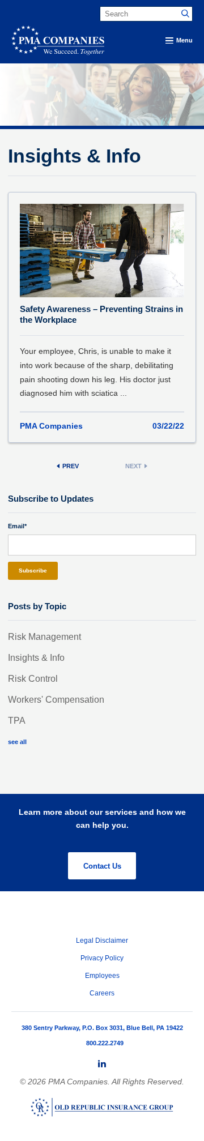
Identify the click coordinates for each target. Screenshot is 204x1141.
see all (17, 741)
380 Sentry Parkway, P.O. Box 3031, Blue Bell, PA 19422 (102, 1027)
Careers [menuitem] (102, 993)
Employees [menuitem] (102, 976)
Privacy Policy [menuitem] (102, 958)
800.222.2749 (105, 1043)
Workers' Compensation (56, 699)
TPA (17, 720)
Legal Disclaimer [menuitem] (102, 941)
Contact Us (102, 866)
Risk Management (44, 637)
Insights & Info (36, 658)
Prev (70, 466)
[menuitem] (102, 1064)
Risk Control (33, 678)
